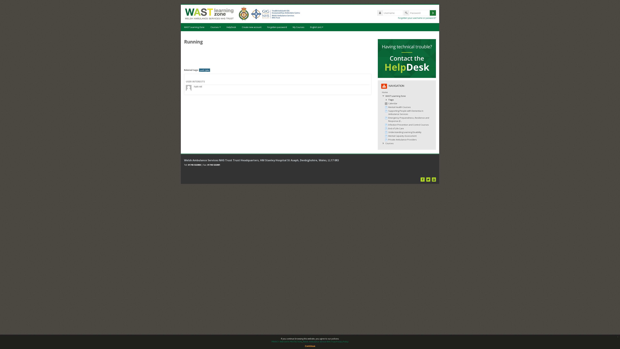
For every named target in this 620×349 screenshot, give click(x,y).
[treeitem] (407, 118)
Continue (310, 346)
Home (385, 92)
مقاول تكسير (204, 70)
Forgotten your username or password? (417, 18)
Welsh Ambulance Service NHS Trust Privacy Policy (325, 341)
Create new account (251, 27)
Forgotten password (277, 27)
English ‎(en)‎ (315, 27)
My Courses (298, 27)
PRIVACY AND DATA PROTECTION (287, 341)
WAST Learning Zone (194, 27)
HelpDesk (231, 27)
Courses (215, 27)
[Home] (242, 13)
